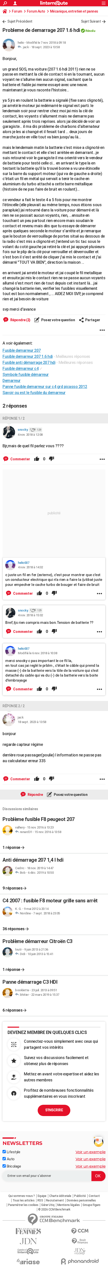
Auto (10, 1159)
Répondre (35, 795)
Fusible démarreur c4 (20, 368)
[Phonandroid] (79, 1261)
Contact (94, 1196)
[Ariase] (28, 1261)
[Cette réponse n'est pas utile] (51, 459)
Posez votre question (58, 320)
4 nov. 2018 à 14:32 (30, 567)
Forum (17, 11)
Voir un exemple (91, 1151)
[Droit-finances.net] (79, 1241)
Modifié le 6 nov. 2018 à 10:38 (37, 653)
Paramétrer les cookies (23, 1205)
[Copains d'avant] (28, 1251)
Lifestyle (13, 1152)
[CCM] (79, 1231)
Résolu (90, 31)
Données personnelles (81, 1200)
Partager (92, 320)
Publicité (80, 1196)
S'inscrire (54, 1110)
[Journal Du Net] (28, 1241)
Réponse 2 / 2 (14, 706)
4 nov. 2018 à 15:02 (30, 615)
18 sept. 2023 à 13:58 (45, 47)
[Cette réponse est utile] (36, 459)
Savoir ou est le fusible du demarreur (34, 392)
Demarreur (12, 380)
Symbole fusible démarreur (26, 374)
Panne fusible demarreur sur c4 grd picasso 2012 (45, 386)
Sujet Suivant (91, 21)
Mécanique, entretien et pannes (74, 11)
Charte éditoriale (60, 1196)
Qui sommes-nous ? (21, 1196)
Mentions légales (68, 1205)
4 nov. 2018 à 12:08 (30, 434)
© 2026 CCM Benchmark (54, 1209)
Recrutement (55, 1200)
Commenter (20, 459)
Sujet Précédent (19, 21)
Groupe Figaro (91, 1205)
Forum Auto (36, 11)
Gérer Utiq (47, 1205)
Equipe (42, 1196)
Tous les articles (24, 1200)
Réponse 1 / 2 (14, 418)
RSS (40, 1200)
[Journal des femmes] (28, 1231)
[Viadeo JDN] (79, 1251)
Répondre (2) (20, 320)
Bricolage (13, 1166)
